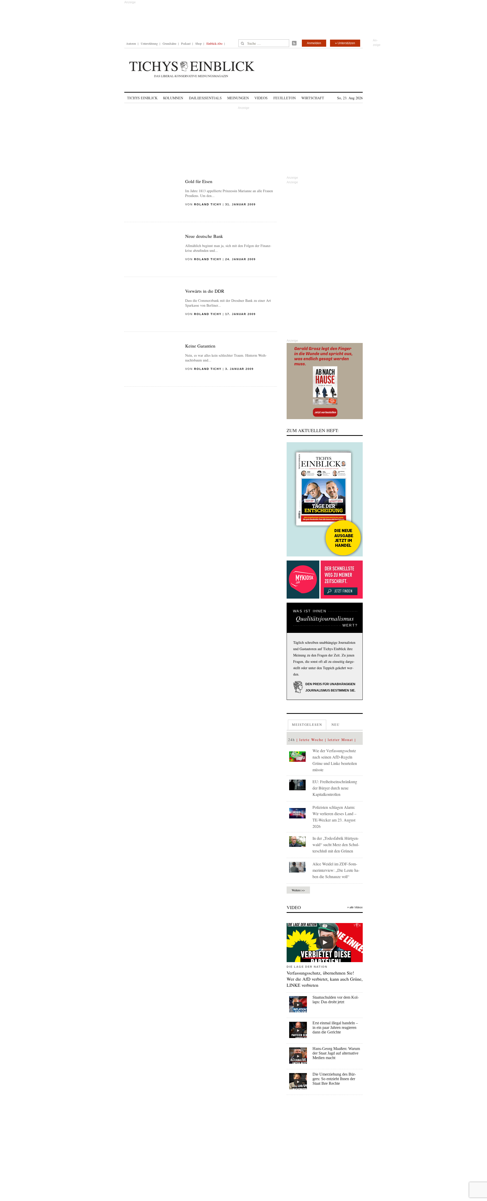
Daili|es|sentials (205, 97)
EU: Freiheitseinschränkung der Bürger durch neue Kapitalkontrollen (334, 788)
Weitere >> (298, 890)
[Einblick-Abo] (325, 499)
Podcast (185, 43)
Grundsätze (169, 43)
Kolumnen (173, 97)
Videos (261, 97)
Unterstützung (149, 43)
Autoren (131, 43)
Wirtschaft (312, 97)
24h (291, 739)
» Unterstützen (345, 43)
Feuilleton (284, 97)
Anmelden (314, 43)
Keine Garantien (200, 346)
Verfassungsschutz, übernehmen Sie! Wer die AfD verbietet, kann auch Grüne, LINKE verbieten (325, 979)
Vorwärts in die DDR (204, 291)
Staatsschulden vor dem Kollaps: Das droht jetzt (335, 999)
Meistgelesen (307, 724)
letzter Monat (340, 739)
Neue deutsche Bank (204, 236)
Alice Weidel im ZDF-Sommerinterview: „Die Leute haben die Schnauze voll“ (335, 870)
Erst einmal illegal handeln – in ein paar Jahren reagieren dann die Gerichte (335, 1027)
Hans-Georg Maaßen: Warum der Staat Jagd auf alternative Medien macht (336, 1053)
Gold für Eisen (198, 181)
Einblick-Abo (214, 43)
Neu (336, 724)
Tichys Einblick (142, 97)
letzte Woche (311, 739)
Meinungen (238, 97)
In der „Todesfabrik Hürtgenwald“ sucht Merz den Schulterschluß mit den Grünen (335, 844)
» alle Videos (355, 907)
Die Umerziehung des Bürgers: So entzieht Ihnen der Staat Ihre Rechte (334, 1078)
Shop (198, 43)
